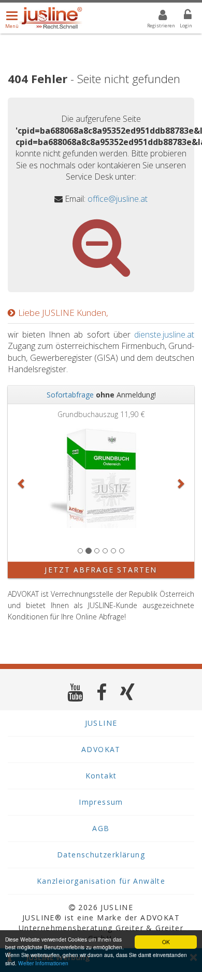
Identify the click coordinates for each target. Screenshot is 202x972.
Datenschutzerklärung (101, 854)
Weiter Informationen (43, 963)
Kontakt (101, 775)
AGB (100, 828)
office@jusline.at (118, 198)
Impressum (101, 802)
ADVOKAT (101, 749)
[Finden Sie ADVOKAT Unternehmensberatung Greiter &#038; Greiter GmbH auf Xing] (127, 692)
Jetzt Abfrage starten (101, 570)
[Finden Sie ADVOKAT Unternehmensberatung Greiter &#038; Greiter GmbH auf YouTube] (75, 692)
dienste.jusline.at (164, 334)
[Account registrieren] (156, 16)
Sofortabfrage (70, 395)
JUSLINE (101, 723)
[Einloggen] (181, 16)
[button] (22, 483)
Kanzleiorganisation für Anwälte (101, 881)
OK (166, 942)
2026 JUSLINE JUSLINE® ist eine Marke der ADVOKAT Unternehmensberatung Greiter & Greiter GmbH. (101, 922)
